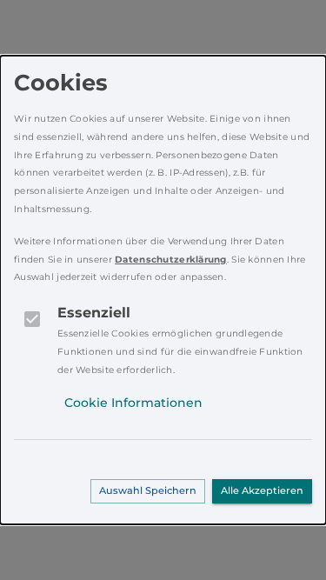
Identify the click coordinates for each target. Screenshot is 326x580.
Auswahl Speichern (147, 490)
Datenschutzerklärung (171, 259)
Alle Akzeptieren (262, 490)
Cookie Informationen (133, 402)
